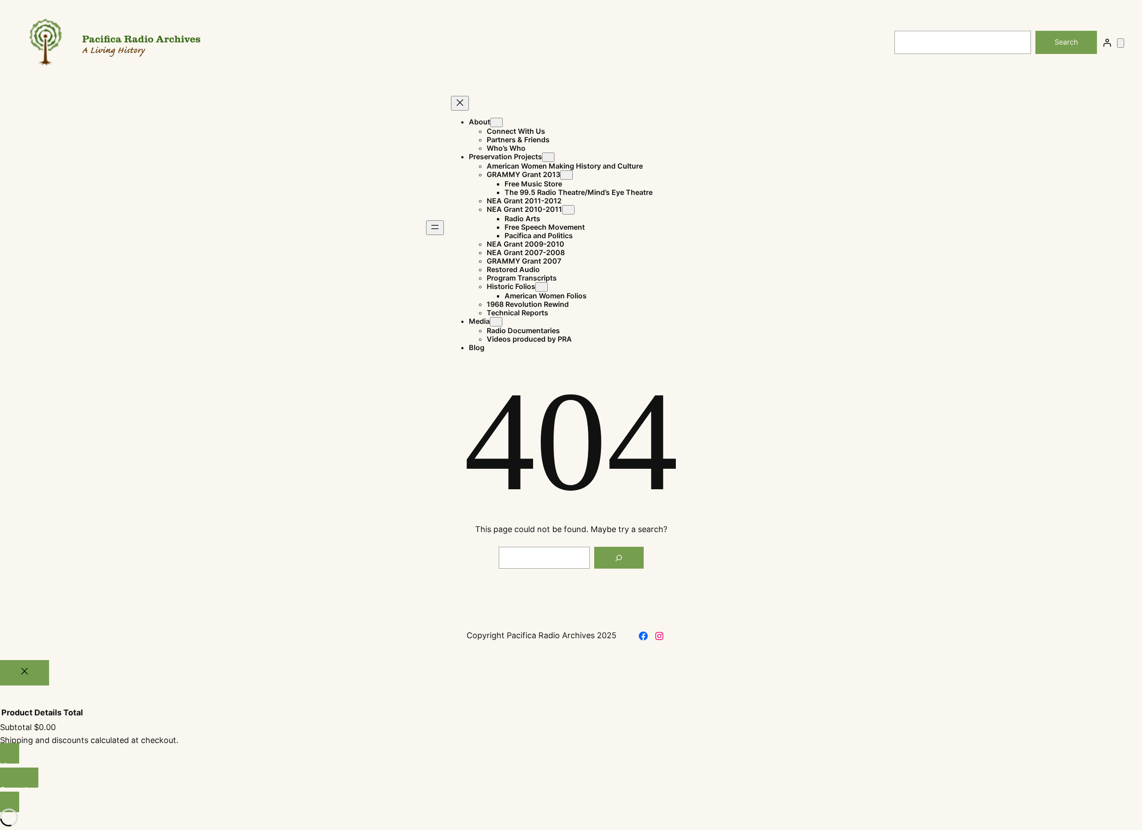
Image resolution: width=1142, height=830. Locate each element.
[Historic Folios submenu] (541, 287)
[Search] (618, 558)
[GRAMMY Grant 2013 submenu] (566, 175)
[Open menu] (435, 227)
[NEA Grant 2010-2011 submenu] (568, 210)
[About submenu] (496, 122)
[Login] (1107, 43)
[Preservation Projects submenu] (548, 157)
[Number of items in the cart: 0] (1120, 43)
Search (1066, 41)
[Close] (24, 672)
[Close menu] (460, 103)
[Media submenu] (496, 321)
